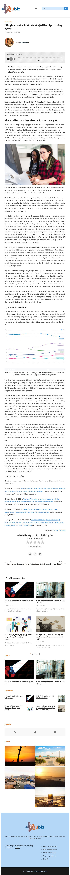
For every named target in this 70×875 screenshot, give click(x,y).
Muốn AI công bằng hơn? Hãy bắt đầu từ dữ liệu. (45, 697)
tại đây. (17, 848)
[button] (30, 554)
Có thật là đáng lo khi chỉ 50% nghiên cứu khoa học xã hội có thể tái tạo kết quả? (49, 637)
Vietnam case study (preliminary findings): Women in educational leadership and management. (34, 522)
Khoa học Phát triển (58, 530)
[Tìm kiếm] (66, 8)
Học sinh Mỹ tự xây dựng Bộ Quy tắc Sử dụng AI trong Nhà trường (18, 636)
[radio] (27, 542)
